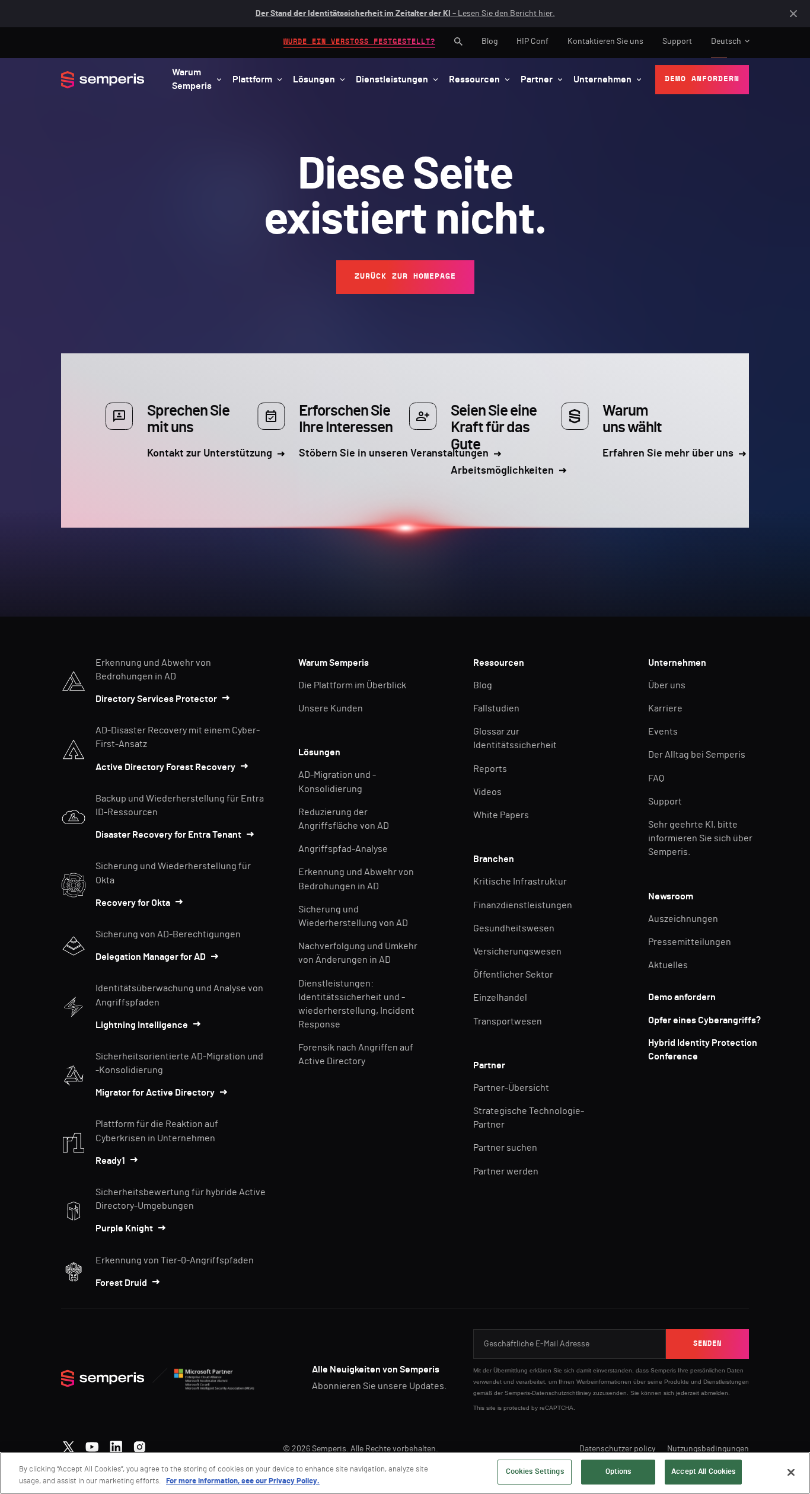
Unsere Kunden (330, 708)
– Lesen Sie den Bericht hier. (405, 13)
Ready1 (110, 1161)
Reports (490, 769)
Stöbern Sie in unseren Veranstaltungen (394, 453)
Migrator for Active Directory (155, 1092)
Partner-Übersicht (511, 1088)
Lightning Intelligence (141, 1025)
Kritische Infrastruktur (520, 881)
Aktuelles (668, 965)
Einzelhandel (500, 998)
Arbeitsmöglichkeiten (502, 470)
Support (677, 41)
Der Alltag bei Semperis (696, 754)
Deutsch (726, 41)
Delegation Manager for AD (150, 957)
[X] (68, 1444)
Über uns (666, 685)
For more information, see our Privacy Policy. (243, 1481)
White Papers (501, 815)
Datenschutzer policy (617, 1449)
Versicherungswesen (517, 951)
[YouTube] (92, 1444)
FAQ (656, 778)
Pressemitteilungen (689, 942)
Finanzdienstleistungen (522, 905)
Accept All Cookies (703, 1472)
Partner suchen (505, 1148)
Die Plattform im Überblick (352, 685)
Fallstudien (496, 708)
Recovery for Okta (132, 903)
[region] (405, 1473)
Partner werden (505, 1171)
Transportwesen (507, 1021)
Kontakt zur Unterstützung (209, 453)
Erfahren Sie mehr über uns (668, 453)
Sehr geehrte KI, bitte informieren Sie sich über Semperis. (700, 838)
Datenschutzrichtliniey (561, 1393)
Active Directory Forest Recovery (165, 767)
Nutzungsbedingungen (708, 1449)
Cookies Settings (535, 1472)
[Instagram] (139, 1444)
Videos (487, 792)
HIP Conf (532, 41)
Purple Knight (124, 1228)
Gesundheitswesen (513, 928)
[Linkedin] (116, 1444)
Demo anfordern (682, 997)
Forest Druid (121, 1283)
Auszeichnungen (683, 919)
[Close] (791, 1472)
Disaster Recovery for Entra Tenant (168, 834)
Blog (489, 41)
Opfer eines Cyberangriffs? (704, 1020)
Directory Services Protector (156, 699)
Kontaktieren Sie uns (605, 41)
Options (618, 1472)
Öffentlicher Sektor (513, 974)
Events (663, 731)
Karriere (665, 708)
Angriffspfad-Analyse (343, 849)
